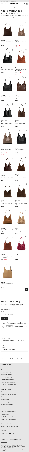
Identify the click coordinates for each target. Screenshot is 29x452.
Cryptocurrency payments (7, 379)
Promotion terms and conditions (9, 382)
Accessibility (4, 442)
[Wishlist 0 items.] (23, 3)
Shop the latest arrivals (11, 1)
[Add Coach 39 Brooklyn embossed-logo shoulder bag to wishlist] (26, 210)
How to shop (6, 338)
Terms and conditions (15, 439)
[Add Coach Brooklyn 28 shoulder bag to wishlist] (12, 77)
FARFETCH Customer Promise (8, 384)
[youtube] (13, 433)
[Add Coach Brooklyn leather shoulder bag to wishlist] (12, 104)
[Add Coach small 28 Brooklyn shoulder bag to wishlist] (26, 77)
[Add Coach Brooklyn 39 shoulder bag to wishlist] (12, 22)
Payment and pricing (6, 377)
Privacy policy (4, 439)
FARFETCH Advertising (7, 404)
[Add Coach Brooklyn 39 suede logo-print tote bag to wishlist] (12, 236)
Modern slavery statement (7, 401)
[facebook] (10, 433)
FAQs (4, 347)
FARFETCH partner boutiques (8, 394)
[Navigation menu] (2, 3)
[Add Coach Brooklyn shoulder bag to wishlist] (26, 104)
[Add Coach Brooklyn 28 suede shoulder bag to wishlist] (12, 210)
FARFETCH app (5, 399)
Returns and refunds (6, 374)
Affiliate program (5, 414)
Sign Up (4, 318)
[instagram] (2, 433)
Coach (15, 15)
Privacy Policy (9, 324)
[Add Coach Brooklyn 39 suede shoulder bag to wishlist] (26, 184)
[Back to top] (26, 289)
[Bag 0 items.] (27, 3)
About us (3, 391)
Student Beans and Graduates (8, 419)
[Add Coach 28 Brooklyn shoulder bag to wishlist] (26, 22)
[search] (5, 3)
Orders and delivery (6, 372)
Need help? (5, 357)
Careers (3, 396)
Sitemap (3, 407)
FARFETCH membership (7, 416)
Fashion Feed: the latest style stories (10, 426)
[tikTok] (6, 433)
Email (2, 311)
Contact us (4, 367)
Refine (13, 18)
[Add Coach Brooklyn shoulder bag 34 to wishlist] (26, 157)
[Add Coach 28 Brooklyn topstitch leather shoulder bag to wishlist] (26, 50)
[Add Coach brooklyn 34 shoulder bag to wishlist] (12, 50)
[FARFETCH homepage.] (14, 3)
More (26, 15)
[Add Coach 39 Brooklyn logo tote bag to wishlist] (12, 157)
